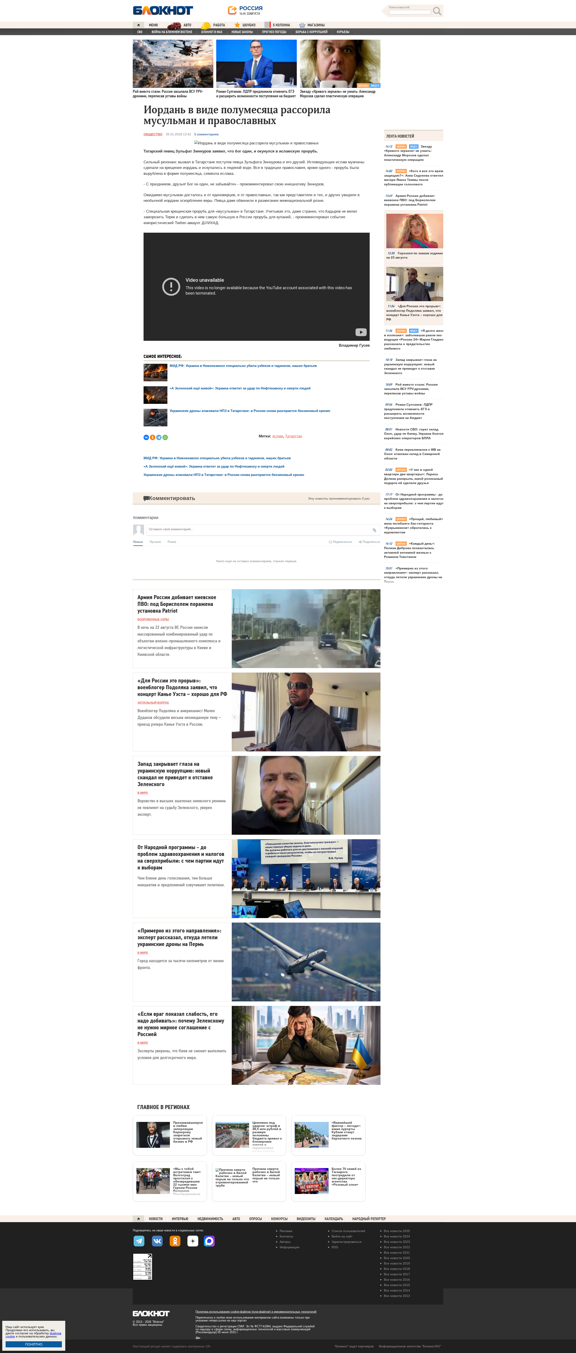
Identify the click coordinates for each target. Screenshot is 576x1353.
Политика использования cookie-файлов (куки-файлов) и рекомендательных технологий (256, 1311)
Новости (156, 1219)
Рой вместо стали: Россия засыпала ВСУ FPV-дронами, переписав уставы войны (411, 389)
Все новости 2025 (397, 1231)
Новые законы (242, 32)
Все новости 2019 (397, 1263)
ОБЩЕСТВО (153, 134)
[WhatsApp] (165, 437)
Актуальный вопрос (153, 702)
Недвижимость (210, 1219)
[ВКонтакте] (146, 437)
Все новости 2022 (397, 1247)
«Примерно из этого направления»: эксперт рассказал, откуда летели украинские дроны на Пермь (413, 574)
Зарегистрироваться (347, 1242)
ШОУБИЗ (249, 25)
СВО (139, 32)
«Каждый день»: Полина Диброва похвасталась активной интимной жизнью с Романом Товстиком (409, 550)
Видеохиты (306, 1219)
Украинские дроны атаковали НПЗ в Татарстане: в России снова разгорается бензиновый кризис (250, 411)
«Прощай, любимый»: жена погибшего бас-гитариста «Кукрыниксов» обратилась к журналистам (414, 525)
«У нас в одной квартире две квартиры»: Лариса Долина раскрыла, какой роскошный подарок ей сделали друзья (413, 476)
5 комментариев (206, 134)
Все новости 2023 (397, 1242)
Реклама (286, 1231)
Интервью (180, 1219)
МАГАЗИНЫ (316, 25)
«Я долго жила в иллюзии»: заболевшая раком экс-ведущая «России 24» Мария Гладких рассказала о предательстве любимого (414, 339)
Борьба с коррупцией (312, 32)
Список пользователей (348, 1231)
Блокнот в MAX (211, 32)
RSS (335, 1247)
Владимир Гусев (354, 345)
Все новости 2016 (397, 1279)
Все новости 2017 (397, 1274)
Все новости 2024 (397, 1236)
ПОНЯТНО (34, 1344)
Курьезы (343, 32)
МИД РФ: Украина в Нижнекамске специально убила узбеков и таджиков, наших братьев (243, 366)
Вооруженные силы (153, 619)
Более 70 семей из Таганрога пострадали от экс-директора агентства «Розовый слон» (346, 1176)
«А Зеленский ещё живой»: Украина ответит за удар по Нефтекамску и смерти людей (240, 388)
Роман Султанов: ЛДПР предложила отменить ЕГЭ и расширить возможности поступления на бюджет (408, 411)
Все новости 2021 (397, 1252)
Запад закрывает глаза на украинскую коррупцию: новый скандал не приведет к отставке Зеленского (410, 366)
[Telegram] (159, 437)
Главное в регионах (163, 1107)
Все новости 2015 (397, 1285)
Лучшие (155, 541)
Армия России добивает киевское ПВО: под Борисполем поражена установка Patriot (409, 200)
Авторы (285, 1242)
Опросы (255, 1219)
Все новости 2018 (397, 1269)
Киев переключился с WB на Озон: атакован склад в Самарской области (412, 454)
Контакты (286, 1236)
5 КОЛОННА (281, 25)
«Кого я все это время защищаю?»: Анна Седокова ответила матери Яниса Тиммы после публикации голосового (414, 177)
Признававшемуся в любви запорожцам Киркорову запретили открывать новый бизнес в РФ (188, 1132)
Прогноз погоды (274, 32)
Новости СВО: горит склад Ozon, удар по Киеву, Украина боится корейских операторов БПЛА (413, 434)
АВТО (187, 25)
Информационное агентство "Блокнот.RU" (410, 1346)
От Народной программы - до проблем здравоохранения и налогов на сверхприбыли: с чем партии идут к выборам (414, 501)
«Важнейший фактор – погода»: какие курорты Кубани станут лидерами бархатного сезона (347, 1130)
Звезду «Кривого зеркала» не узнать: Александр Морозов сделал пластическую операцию (408, 153)
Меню (153, 25)
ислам (277, 436)
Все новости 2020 (397, 1258)
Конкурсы (279, 1219)
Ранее (172, 541)
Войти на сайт (342, 1236)
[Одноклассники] (152, 437)
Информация (289, 1247)
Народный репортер (369, 1219)
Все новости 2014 (397, 1290)
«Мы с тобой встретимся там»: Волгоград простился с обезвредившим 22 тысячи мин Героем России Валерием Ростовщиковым (187, 1181)
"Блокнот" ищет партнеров (354, 1346)
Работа (219, 25)
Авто (236, 1219)
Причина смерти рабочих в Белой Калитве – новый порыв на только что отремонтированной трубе (248, 1198)
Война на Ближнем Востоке (172, 32)
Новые (138, 541)
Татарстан (293, 436)
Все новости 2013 (397, 1296)
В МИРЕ (142, 792)
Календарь (334, 1219)
